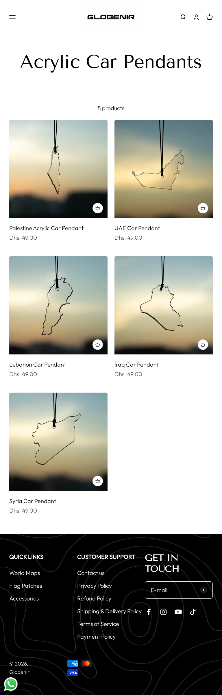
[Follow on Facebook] (149, 612)
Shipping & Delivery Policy (109, 611)
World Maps (24, 572)
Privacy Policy (94, 585)
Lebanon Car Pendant (37, 364)
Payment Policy (96, 636)
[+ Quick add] (97, 208)
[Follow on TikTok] (193, 612)
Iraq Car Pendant (136, 364)
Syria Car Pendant (32, 500)
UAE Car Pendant (137, 228)
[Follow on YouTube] (178, 612)
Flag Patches (25, 585)
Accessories (24, 598)
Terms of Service (98, 623)
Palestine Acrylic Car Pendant (46, 228)
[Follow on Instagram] (163, 612)
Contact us (90, 572)
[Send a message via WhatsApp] (11, 684)
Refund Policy (94, 598)
